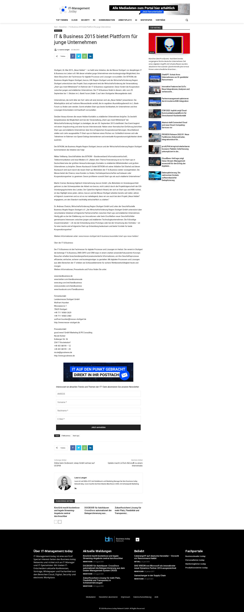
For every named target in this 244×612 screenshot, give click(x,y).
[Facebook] (72, 56)
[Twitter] (78, 56)
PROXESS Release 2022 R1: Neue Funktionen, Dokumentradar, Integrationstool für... (175, 137)
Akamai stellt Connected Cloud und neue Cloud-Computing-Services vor (174, 125)
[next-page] (59, 522)
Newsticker (63, 27)
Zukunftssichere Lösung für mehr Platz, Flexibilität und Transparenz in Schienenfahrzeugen (101, 580)
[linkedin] (75, 488)
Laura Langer (64, 50)
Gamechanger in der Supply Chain (150, 575)
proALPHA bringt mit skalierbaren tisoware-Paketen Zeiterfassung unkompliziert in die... (176, 149)
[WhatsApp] (84, 56)
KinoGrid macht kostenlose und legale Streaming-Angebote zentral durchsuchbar (103, 557)
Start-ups (76, 436)
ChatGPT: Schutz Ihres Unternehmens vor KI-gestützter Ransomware (175, 77)
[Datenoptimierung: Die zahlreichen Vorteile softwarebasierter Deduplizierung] (155, 175)
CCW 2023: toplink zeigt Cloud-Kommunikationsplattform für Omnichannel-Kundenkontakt (174, 113)
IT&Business (66, 436)
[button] (187, 20)
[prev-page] (55, 522)
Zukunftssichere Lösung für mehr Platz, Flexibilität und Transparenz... (128, 510)
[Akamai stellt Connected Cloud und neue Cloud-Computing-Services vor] (155, 125)
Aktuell (151, 52)
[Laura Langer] (55, 49)
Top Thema (153, 81)
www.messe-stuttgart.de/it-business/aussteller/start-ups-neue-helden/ (109, 236)
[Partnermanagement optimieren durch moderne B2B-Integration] (155, 101)
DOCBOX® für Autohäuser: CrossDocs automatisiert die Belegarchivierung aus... (98, 510)
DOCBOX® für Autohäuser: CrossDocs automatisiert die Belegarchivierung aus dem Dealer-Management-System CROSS (104, 568)
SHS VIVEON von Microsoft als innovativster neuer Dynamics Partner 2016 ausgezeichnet (155, 567)
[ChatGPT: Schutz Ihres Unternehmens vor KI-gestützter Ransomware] (155, 77)
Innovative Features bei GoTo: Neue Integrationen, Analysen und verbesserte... (176, 89)
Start (55, 27)
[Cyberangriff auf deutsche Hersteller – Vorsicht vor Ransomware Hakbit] (169, 43)
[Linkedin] (90, 56)
